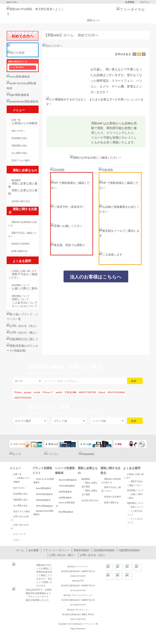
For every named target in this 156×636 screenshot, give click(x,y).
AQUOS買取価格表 (68, 479)
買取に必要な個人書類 (22, 185)
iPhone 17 (48, 392)
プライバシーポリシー (56, 550)
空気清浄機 (70, 392)
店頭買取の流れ (20, 493)
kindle (37, 392)
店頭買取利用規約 (104, 550)
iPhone (18, 392)
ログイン (144, 1)
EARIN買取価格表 (44, 493)
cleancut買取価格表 (65, 504)
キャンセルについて (22, 306)
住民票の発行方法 (89, 500)
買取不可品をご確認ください (22, 275)
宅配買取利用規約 (129, 550)
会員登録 (129, 1)
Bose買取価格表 (43, 488)
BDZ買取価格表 (66, 511)
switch (59, 392)
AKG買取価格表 (43, 499)
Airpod (101, 392)
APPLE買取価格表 (44, 505)
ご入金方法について (22, 302)
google (27, 392)
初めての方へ (19, 487)
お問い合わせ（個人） (62, 555)
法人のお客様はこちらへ (96, 276)
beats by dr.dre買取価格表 (43, 480)
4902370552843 (23, 397)
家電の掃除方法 (111, 502)
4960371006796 (87, 392)
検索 (134, 381)
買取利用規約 (81, 550)
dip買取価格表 (65, 497)
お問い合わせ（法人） (93, 555)
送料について (18, 299)
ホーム (20, 550)
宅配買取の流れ (20, 499)
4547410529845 (116, 392)
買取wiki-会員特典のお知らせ (111, 480)
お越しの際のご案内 (22, 288)
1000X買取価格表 (67, 485)
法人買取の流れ (20, 505)
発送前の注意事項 (112, 496)
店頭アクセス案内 (21, 511)
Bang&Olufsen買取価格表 (43, 512)
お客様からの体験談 (22, 123)
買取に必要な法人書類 (22, 191)
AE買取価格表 (65, 491)
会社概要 (33, 550)
